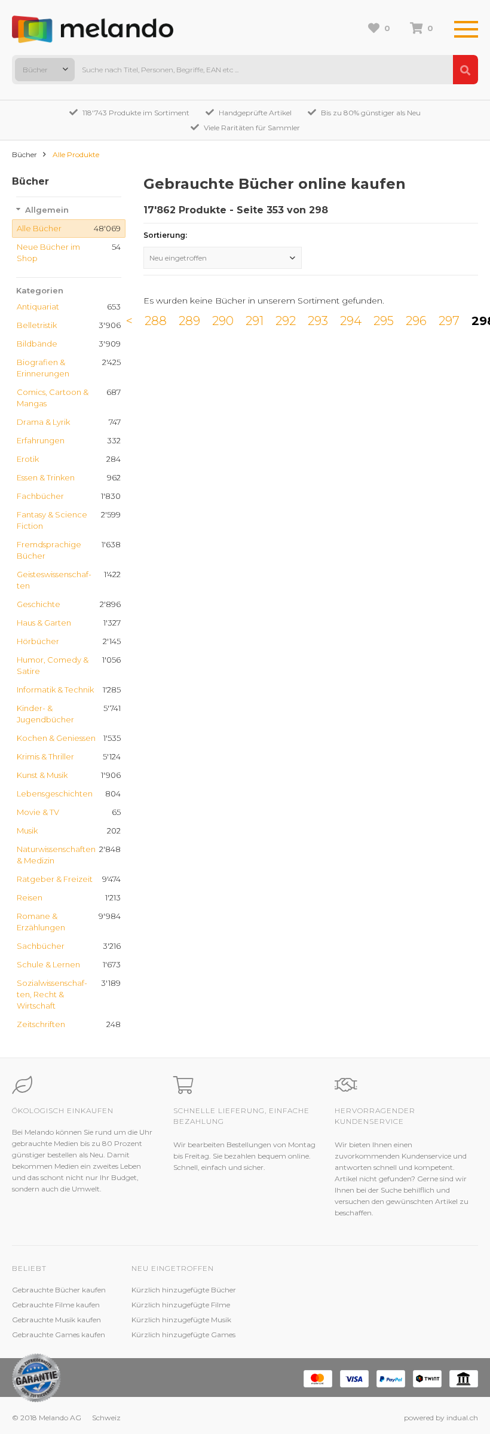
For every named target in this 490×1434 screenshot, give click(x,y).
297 (449, 321)
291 (255, 321)
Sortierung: (165, 235)
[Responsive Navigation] (466, 30)
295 (383, 321)
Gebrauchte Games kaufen (58, 1334)
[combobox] (45, 69)
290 (223, 321)
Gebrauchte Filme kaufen (56, 1304)
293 (318, 321)
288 (156, 321)
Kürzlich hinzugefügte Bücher (183, 1289)
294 (351, 321)
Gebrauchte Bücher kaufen (59, 1289)
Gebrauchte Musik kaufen (56, 1319)
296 (416, 321)
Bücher (24, 154)
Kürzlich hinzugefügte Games (183, 1334)
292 (285, 321)
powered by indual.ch (441, 1417)
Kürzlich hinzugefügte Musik (181, 1319)
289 (189, 321)
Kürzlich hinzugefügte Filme (180, 1304)
